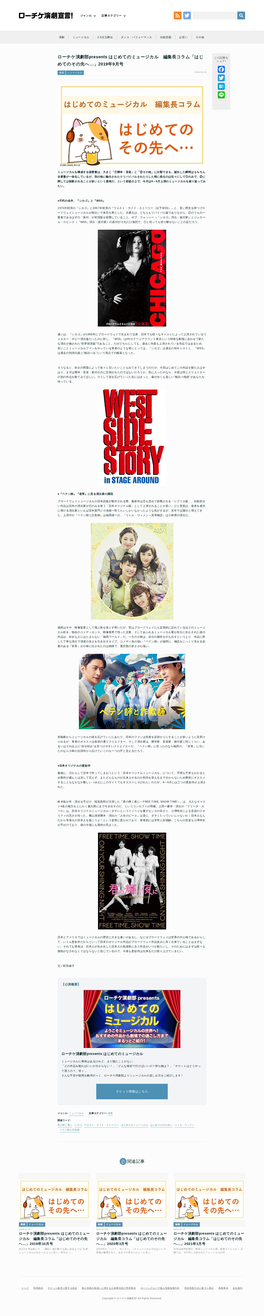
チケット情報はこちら (132, 1091)
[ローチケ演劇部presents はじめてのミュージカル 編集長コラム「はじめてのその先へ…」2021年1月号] (209, 1200)
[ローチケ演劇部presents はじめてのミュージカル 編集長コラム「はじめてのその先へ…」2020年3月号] (132, 1200)
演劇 (62, 37)
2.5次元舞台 (105, 37)
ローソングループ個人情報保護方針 (160, 1288)
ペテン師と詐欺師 (70, 1130)
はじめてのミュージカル (134, 1125)
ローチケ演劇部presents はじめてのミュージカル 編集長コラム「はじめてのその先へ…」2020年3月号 (131, 1239)
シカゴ (78, 1125)
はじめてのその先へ (161, 1125)
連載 (61, 72)
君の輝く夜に (65, 1125)
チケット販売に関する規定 (62, 1288)
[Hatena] (221, 86)
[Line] (221, 94)
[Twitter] (221, 77)
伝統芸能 (165, 37)
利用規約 (38, 1288)
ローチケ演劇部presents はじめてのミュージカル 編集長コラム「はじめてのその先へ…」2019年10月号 (54, 1239)
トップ (25, 1288)
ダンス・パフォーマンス (136, 37)
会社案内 (238, 1288)
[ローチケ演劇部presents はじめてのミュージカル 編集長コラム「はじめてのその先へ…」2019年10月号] (54, 1200)
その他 (200, 37)
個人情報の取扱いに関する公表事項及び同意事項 (109, 1288)
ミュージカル (80, 37)
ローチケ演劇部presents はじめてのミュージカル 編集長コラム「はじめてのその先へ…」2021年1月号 (209, 1239)
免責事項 (223, 1288)
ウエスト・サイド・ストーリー (101, 1125)
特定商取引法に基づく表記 (199, 1288)
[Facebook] (221, 69)
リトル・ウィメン (184, 1125)
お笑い (183, 37)
